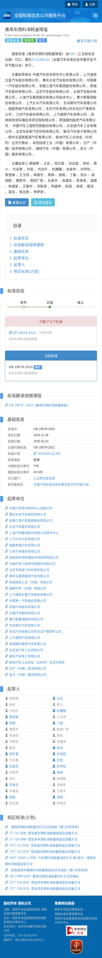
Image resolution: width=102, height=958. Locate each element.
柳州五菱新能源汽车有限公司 (29, 576)
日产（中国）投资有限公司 (27, 668)
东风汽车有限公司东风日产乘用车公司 (35, 631)
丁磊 (60, 723)
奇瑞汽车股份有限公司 (24, 607)
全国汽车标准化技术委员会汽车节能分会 (61, 484)
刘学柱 (61, 766)
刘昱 (60, 760)
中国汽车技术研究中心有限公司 (30, 508)
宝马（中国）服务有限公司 (27, 674)
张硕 (60, 797)
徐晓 (12, 723)
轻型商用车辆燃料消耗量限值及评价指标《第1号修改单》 (49, 870)
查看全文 (19, 202)
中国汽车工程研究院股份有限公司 (32, 563)
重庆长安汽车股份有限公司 (27, 514)
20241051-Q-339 (49, 453)
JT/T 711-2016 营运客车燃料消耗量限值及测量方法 (44, 845)
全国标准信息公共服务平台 (39, 15)
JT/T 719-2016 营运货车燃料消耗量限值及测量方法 (44, 888)
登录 (74, 4)
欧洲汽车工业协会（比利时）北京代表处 (37, 662)
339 (72, 54)
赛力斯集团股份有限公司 (26, 619)
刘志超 (61, 754)
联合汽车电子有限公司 (24, 656)
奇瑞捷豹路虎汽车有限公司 (27, 644)
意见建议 (45, 202)
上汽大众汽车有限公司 (24, 539)
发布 (23, 302)
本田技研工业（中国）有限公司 (30, 582)
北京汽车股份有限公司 (24, 526)
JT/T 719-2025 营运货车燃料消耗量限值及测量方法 (44, 882)
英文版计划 (88, 40)
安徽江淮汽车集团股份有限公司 (30, 520)
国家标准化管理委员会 (69, 914)
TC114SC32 (41, 59)
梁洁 (60, 748)
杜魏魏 (61, 711)
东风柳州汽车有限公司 (24, 625)
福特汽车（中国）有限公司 (27, 588)
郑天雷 (14, 754)
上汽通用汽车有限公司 (24, 637)
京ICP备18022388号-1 (29, 940)
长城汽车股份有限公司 (24, 613)
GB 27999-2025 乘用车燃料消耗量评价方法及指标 (44, 876)
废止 (80, 302)
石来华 (14, 785)
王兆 (60, 698)
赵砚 (12, 797)
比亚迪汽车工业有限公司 (26, 650)
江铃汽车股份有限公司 (24, 551)
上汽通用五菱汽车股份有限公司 (30, 594)
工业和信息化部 (44, 478)
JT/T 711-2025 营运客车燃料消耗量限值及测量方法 (44, 851)
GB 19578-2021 (24, 333)
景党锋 (14, 717)
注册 (91, 4)
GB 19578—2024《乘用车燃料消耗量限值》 (39, 405)
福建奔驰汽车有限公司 (24, 545)
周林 (60, 772)
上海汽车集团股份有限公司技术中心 (34, 533)
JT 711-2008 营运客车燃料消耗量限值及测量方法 (43, 833)
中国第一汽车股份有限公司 (27, 600)
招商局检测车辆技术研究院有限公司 (34, 557)
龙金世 (14, 766)
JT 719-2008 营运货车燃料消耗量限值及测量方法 (43, 839)
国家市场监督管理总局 (69, 909)
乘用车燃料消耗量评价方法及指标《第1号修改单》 (45, 827)
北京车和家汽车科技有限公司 (29, 570)
